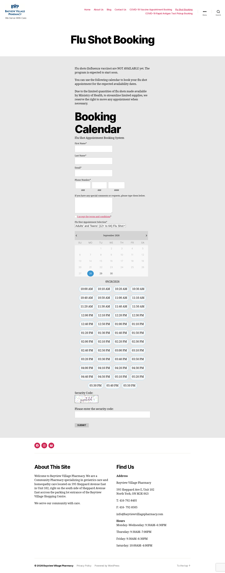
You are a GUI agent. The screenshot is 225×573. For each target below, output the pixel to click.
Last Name (80, 155)
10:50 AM (104, 298)
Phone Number (83, 180)
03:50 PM (138, 359)
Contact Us (120, 9)
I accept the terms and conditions (93, 216)
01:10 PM (138, 324)
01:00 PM (121, 324)
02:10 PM (104, 341)
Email (78, 168)
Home (87, 9)
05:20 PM (138, 377)
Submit (81, 425)
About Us (99, 9)
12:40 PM (87, 324)
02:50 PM (104, 350)
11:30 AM (104, 306)
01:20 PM (87, 333)
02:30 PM (138, 341)
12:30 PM (138, 315)
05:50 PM (129, 385)
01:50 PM (138, 333)
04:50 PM (104, 377)
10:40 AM (87, 298)
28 (90, 273)
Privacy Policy (84, 565)
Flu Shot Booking (184, 9)
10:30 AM (138, 289)
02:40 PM (87, 350)
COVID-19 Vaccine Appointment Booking (151, 9)
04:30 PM (138, 368)
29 (100, 273)
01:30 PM (104, 333)
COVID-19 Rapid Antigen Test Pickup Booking (169, 13)
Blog (109, 9)
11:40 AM (121, 306)
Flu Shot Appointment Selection (91, 222)
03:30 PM (104, 359)
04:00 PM (87, 368)
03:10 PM (138, 350)
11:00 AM (121, 298)
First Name (81, 143)
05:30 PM (96, 385)
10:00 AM (87, 289)
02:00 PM (87, 341)
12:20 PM (121, 315)
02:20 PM (121, 341)
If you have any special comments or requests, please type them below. (110, 195)
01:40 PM (121, 333)
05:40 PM (112, 385)
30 (111, 273)
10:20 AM (121, 289)
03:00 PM (121, 350)
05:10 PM (121, 377)
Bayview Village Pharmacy (58, 565)
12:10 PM (104, 315)
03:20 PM (87, 359)
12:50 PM (104, 324)
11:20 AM (87, 306)
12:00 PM (87, 315)
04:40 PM (87, 377)
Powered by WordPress (107, 565)
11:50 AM (138, 306)
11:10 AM (138, 298)
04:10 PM (104, 368)
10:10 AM (104, 289)
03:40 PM (121, 359)
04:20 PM (121, 368)
